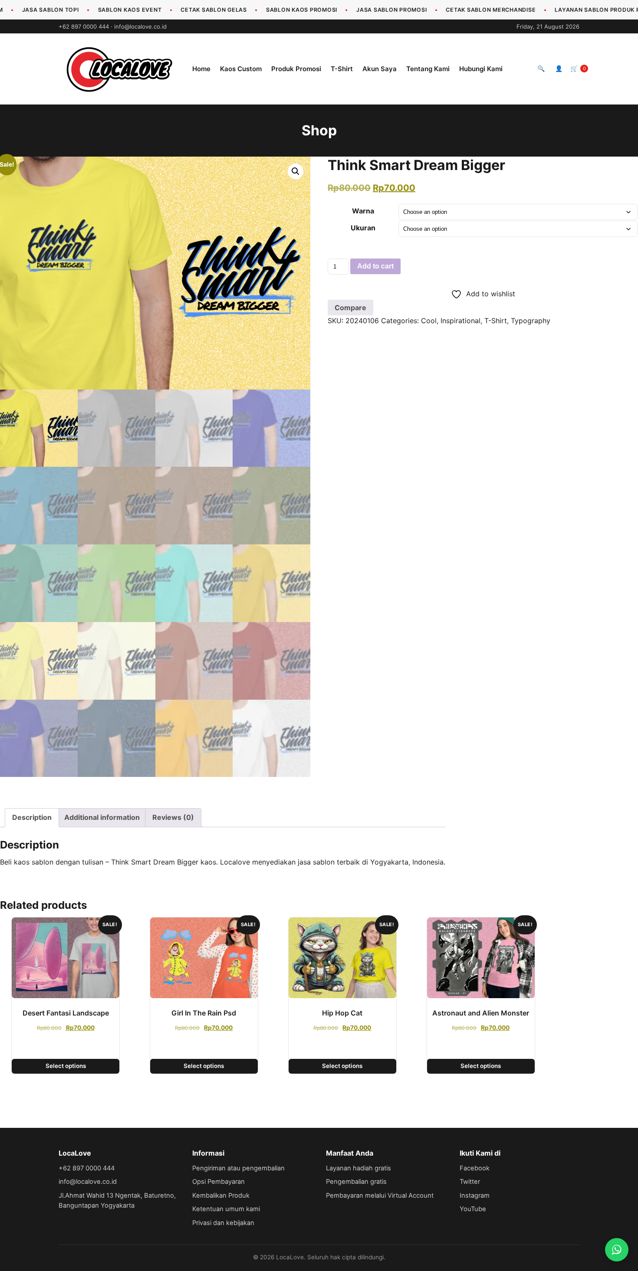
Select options (66, 1065)
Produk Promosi (296, 69)
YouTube (473, 1209)
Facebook (475, 1168)
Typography (530, 320)
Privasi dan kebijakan (223, 1223)
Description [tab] (32, 817)
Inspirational (460, 320)
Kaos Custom (241, 69)
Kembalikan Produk (221, 1195)
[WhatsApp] (616, 1249)
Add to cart (375, 266)
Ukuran (363, 227)
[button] (295, 171)
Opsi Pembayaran (218, 1182)
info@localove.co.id (140, 26)
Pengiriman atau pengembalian (238, 1168)
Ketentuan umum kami (226, 1209)
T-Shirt (342, 69)
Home (201, 69)
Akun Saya (379, 69)
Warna (363, 210)
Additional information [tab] (102, 817)
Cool (429, 320)
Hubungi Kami (481, 69)
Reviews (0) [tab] (173, 817)
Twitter (470, 1182)
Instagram (475, 1195)
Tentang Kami (428, 69)
